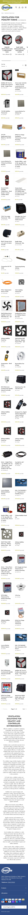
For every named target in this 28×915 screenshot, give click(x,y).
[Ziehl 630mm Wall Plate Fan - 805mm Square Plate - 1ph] (21, 331)
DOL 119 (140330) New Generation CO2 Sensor (20, 647)
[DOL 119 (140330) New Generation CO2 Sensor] (21, 637)
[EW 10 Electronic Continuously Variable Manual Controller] (7, 662)
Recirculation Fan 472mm (19, 364)
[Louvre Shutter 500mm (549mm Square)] (7, 482)
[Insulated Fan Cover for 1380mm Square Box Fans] (21, 306)
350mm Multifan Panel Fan (5, 621)
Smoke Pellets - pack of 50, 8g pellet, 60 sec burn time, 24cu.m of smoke (21, 164)
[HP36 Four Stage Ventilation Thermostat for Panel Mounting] (21, 127)
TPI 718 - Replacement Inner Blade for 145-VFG (6, 136)
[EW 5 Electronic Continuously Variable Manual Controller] (7, 379)
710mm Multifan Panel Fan (21, 516)
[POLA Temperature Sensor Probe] (7, 282)
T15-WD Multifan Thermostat (5, 112)
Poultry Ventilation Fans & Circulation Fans (7, 49)
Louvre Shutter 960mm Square (5, 646)
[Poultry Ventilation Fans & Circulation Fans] (7, 39)
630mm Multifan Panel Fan (5, 339)
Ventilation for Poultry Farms (9, 13)
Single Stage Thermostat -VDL (19, 242)
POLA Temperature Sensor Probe (6, 290)
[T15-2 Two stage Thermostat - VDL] (7, 208)
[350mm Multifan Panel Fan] (7, 612)
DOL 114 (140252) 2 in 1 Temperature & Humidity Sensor (20, 492)
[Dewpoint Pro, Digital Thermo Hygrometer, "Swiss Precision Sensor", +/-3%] (21, 404)
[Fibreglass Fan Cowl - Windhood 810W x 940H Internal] (21, 209)
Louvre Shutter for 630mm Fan (20, 112)
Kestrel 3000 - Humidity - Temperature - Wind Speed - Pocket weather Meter (6, 191)
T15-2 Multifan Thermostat (19, 290)
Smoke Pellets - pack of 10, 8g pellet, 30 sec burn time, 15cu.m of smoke (6, 518)
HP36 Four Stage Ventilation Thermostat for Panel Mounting (20, 137)
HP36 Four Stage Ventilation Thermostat (19, 622)
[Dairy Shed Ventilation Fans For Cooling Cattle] (19, 39)
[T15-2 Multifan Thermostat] (21, 282)
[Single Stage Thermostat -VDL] (21, 234)
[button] (22, 7)
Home (2, 13)
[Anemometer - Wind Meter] (7, 356)
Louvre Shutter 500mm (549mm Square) (5, 492)
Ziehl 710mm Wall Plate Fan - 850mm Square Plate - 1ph (6, 543)
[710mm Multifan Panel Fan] (21, 508)
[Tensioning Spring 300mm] (21, 259)
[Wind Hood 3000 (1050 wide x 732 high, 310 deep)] (21, 688)
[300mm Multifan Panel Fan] (21, 534)
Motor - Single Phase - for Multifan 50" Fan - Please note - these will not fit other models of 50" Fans (7, 465)
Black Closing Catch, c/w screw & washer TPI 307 (6, 243)
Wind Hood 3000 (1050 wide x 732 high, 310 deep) (20, 697)
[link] (5, 709)
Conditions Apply (17, 2)
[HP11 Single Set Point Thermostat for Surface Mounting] (21, 559)
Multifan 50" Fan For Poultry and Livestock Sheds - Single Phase (7, 84)
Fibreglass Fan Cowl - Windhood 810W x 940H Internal (20, 218)
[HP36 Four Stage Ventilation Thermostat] (21, 612)
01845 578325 (11, 882)
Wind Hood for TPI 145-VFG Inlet (20, 387)
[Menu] (25, 7)
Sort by (3, 64)
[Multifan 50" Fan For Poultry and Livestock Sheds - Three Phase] (21, 663)
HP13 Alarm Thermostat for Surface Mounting (5, 596)
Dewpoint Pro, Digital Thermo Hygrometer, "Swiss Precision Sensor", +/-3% (20, 414)
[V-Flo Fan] (21, 587)
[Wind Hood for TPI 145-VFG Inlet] (21, 379)
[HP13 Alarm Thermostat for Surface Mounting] (7, 587)
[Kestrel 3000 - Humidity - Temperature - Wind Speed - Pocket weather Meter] (7, 180)
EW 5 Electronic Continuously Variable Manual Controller (7, 388)
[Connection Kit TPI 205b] (7, 259)
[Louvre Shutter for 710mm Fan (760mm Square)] (7, 153)
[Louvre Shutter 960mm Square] (7, 637)
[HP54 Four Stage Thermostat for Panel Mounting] (7, 688)
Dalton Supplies (7, 911)
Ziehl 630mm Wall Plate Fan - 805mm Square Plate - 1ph (20, 340)
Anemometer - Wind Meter (6, 364)
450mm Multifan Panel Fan (5, 412)
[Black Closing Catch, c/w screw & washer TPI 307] (7, 233)
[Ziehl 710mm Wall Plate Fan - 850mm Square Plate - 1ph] (7, 534)
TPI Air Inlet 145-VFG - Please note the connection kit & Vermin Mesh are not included (20, 86)
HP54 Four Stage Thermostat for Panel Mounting (6, 697)
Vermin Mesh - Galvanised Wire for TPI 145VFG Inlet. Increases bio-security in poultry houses (20, 191)
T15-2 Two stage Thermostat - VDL (5, 217)
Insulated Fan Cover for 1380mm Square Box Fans (20, 315)
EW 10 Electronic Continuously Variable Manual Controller (7, 672)
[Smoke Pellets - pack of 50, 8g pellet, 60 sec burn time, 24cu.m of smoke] (21, 153)
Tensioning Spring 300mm (20, 267)
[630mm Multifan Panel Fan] (7, 330)
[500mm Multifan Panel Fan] (7, 431)
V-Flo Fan (17, 595)
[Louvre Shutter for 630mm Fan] (21, 103)
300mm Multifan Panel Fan (19, 543)
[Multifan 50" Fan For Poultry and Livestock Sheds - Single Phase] (7, 75)
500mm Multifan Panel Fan (5, 439)
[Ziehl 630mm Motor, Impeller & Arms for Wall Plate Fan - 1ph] (7, 305)
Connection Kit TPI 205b (6, 267)
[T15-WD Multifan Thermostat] (7, 103)
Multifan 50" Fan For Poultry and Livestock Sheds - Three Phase (21, 672)
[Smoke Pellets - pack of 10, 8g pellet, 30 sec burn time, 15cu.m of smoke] (7, 507)
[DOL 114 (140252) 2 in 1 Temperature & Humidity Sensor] (21, 482)
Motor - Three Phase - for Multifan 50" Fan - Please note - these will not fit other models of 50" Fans (7, 570)
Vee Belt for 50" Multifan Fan (19, 463)
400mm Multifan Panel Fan (19, 439)
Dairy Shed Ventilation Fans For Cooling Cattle (19, 49)
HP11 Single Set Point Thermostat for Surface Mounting (21, 568)
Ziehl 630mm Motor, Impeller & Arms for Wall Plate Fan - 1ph (6, 315)
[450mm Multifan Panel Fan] (7, 404)
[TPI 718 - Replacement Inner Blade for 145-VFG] (7, 127)
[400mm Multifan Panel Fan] (21, 431)
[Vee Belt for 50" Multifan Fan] (21, 454)
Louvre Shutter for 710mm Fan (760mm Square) (6, 163)
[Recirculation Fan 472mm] (21, 356)
